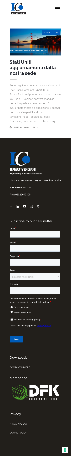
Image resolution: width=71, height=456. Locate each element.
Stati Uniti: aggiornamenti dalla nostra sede (33, 67)
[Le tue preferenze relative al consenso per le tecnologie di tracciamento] (65, 450)
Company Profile (20, 367)
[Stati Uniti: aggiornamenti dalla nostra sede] (35, 42)
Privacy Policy (18, 424)
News (47, 32)
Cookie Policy (18, 432)
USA (56, 32)
